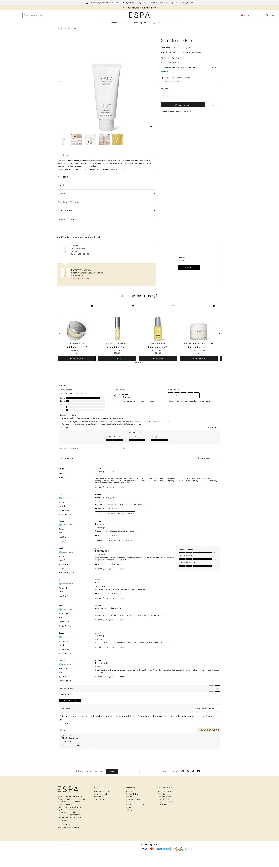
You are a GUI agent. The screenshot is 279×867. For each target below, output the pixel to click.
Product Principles (132, 794)
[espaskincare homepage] (139, 15)
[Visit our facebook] (182, 771)
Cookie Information (164, 797)
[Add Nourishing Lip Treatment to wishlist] (132, 306)
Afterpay (129, 810)
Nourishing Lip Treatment (117, 343)
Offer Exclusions (163, 799)
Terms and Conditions (165, 791)
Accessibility (162, 805)
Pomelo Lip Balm (76, 343)
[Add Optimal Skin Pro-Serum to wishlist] (173, 306)
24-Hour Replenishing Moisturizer (198, 343)
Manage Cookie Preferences (67, 825)
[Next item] (220, 333)
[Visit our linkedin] (198, 771)
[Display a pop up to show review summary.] (86, 347)
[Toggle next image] (154, 82)
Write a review (184, 52)
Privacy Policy (162, 794)
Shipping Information (101, 794)
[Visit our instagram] (188, 771)
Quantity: (165, 89)
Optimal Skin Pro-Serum (158, 343)
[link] (257, 15)
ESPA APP (129, 807)
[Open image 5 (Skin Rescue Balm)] (117, 139)
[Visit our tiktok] (193, 771)
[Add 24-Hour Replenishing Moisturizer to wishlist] (214, 306)
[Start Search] (72, 15)
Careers (129, 797)
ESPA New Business (133, 799)
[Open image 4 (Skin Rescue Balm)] (104, 139)
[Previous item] (59, 333)
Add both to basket (189, 267)
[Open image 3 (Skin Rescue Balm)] (90, 139)
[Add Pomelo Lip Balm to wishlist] (92, 306)
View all (213, 67)
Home (60, 28)
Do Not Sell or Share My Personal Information (69, 828)
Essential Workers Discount (135, 805)
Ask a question (197, 52)
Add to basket (76, 359)
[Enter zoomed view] (151, 126)
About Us (129, 791)
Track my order (99, 799)
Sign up (112, 771)
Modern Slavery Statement (167, 802)
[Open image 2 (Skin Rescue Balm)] (76, 139)
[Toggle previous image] (59, 82)
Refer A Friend (131, 802)
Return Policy (98, 797)
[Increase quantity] (179, 94)
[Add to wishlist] (212, 105)
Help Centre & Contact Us (103, 791)
